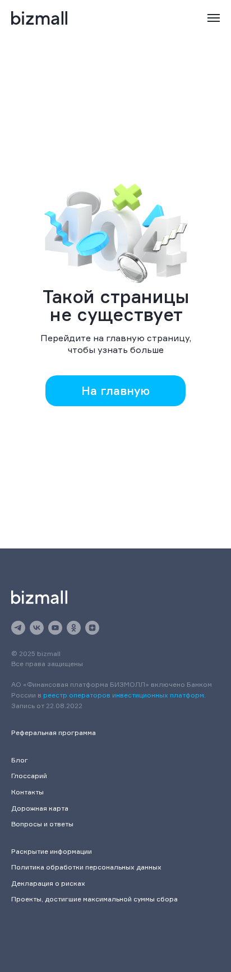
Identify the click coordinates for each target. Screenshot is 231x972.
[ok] (74, 628)
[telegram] (18, 628)
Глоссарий (29, 775)
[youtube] (55, 628)
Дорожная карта (39, 808)
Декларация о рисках (48, 883)
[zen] (92, 628)
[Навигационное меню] (213, 18)
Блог (19, 760)
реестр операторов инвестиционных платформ (123, 695)
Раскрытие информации (51, 851)
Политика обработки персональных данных (86, 867)
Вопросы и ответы (42, 824)
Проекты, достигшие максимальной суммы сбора (94, 899)
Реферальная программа (53, 732)
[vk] (37, 628)
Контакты (27, 792)
